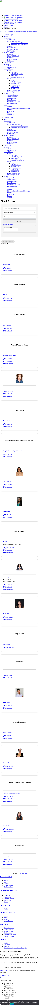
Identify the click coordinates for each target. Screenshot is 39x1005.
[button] (0, 977)
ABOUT (3, 939)
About (5, 105)
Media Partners (11, 100)
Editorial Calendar (16, 85)
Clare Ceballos (7, 325)
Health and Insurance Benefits (19, 44)
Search (20, 221)
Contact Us (10, 114)
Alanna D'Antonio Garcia (9, 355)
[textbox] (4, 229)
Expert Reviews (8, 921)
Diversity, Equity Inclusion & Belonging (18, 108)
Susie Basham (6, 264)
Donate (6, 27)
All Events (14, 72)
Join (5, 882)
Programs (10, 54)
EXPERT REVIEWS (13, 90)
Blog (12, 80)
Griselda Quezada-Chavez (10, 577)
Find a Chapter (11, 48)
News (9, 78)
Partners (6, 93)
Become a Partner (12, 103)
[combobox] (19, 212)
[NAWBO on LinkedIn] (13, 20)
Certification (10, 61)
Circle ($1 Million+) (13, 56)
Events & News (8, 69)
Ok (11, 1004)
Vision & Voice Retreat (17, 77)
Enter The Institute (9, 898)
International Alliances (13, 101)
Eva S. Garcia (6, 420)
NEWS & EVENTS (7, 912)
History (9, 109)
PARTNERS (4, 924)
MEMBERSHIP (6, 877)
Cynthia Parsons (7, 541)
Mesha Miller (6, 511)
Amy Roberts (6, 644)
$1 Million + (7, 895)
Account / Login (8, 25)
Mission (9, 113)
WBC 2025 (14, 75)
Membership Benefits (13, 41)
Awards (9, 46)
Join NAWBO (11, 39)
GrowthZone (23, 873)
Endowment (10, 57)
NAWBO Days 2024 (17, 74)
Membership (7, 38)
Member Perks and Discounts (19, 43)
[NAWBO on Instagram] (13, 15)
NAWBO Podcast (16, 82)
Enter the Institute (12, 59)
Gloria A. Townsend (8, 763)
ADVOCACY (5, 905)
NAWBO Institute (9, 52)
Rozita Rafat (6, 613)
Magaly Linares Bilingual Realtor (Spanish (14, 451)
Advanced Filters (8, 224)
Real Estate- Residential (7, 241)
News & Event (11, 67)
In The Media (15, 87)
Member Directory (9, 23)
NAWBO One (15, 83)
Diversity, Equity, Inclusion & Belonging (15, 948)
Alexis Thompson (7, 732)
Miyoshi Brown (7, 295)
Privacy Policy (4, 970)
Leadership (10, 111)
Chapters (9, 106)
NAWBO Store (11, 51)
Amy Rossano (6, 672)
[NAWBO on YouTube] (13, 22)
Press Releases (15, 88)
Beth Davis (6, 388)
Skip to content (4, 975)
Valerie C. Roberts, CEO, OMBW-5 (12, 793)
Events (9, 70)
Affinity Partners (12, 96)
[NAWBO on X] (11, 19)
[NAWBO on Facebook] (13, 17)
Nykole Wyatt (6, 856)
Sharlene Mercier (7, 481)
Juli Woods (6, 825)
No (13, 1004)
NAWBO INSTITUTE (8, 890)
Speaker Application (13, 92)
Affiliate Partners (12, 98)
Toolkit (9, 65)
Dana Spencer (6, 702)
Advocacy (7, 64)
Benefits (6, 880)
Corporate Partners (12, 95)
